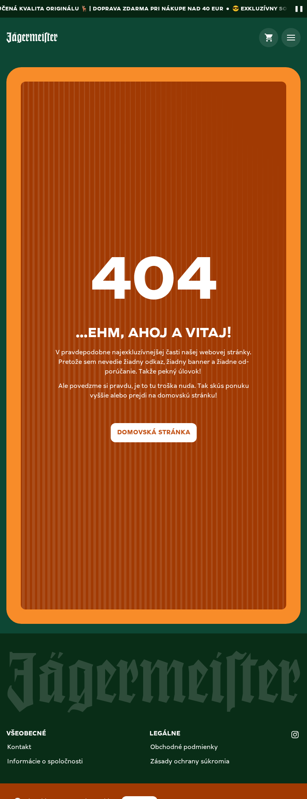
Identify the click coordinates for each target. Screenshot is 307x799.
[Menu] (291, 37)
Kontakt (19, 747)
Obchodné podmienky (184, 747)
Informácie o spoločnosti (45, 762)
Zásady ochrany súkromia (189, 762)
